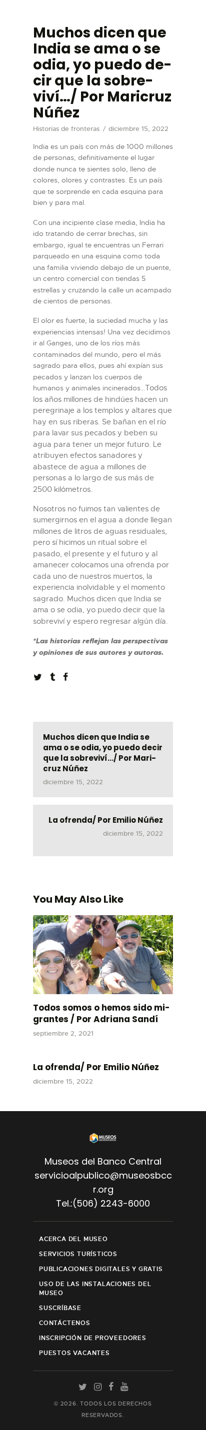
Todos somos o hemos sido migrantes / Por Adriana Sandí (101, 1013)
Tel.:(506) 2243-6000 (103, 1203)
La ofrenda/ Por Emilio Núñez (96, 1067)
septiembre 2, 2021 (63, 1033)
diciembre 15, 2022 (63, 1081)
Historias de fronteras (66, 128)
